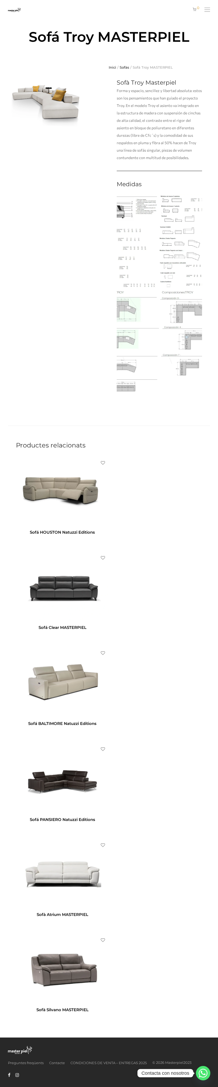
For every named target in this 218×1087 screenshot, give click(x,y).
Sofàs (124, 67)
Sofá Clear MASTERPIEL (62, 627)
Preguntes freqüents (26, 1063)
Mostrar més (72, 539)
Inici (112, 67)
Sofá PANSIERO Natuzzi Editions (62, 819)
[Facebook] (9, 1074)
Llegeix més (51, 539)
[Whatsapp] (203, 1073)
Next (94, 102)
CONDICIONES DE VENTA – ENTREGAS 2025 (108, 1063)
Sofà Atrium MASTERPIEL (62, 914)
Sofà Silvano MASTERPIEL (62, 1009)
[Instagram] (17, 1074)
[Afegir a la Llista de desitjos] (102, 463)
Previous (9, 102)
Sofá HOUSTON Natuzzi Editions (62, 532)
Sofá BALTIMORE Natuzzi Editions (62, 723)
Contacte (57, 1063)
